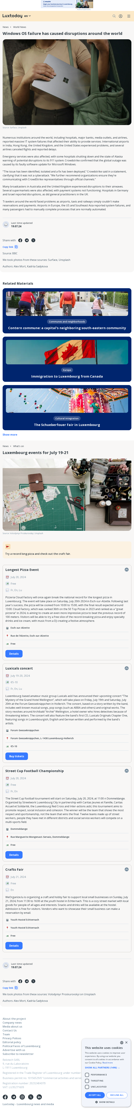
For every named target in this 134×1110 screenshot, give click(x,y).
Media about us (12, 1026)
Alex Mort (20, 266)
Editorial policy (12, 1042)
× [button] (126, 1042)
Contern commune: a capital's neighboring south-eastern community (67, 328)
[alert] (106, 1073)
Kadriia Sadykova (37, 266)
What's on (18, 446)
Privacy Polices (12, 1038)
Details (14, 654)
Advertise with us (14, 1050)
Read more (107, 1062)
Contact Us (10, 1030)
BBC (14, 253)
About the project (14, 1018)
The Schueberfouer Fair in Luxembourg (67, 425)
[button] (106, 1067)
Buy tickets (16, 756)
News (6, 27)
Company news (12, 1022)
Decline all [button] (117, 1095)
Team (6, 1034)
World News (19, 27)
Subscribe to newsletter (18, 1054)
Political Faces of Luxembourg (21, 1046)
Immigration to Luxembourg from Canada (67, 376)
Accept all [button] (95, 1095)
